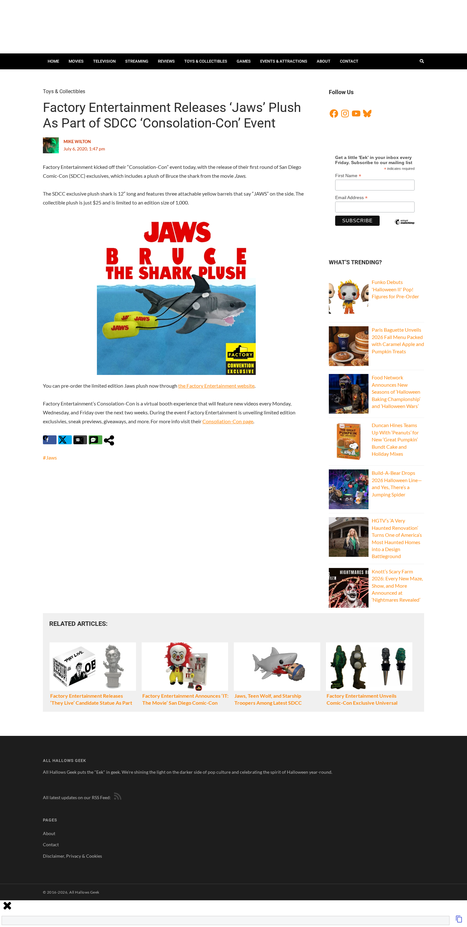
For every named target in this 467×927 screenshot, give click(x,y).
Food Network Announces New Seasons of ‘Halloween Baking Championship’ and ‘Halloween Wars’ (396, 391)
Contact (349, 61)
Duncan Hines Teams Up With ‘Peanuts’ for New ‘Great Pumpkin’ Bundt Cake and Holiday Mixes (395, 439)
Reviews (166, 61)
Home (53, 61)
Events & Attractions (283, 61)
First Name (348, 176)
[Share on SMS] (95, 439)
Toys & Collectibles (205, 61)
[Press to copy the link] (459, 921)
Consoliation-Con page (227, 421)
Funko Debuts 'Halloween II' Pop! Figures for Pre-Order (395, 289)
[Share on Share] (111, 439)
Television (104, 61)
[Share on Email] (80, 439)
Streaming (136, 61)
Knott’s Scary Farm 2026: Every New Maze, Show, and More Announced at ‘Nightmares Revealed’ (397, 585)
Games (244, 61)
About (323, 61)
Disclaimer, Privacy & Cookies (72, 856)
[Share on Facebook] (50, 439)
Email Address (351, 198)
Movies (76, 61)
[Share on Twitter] (65, 439)
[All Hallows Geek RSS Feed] (116, 797)
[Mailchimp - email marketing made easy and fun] (404, 227)
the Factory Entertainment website (216, 386)
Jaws (51, 457)
